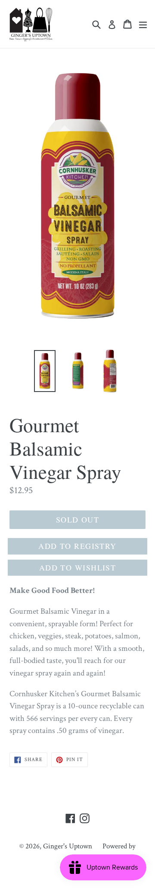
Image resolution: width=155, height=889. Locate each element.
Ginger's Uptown (67, 846)
